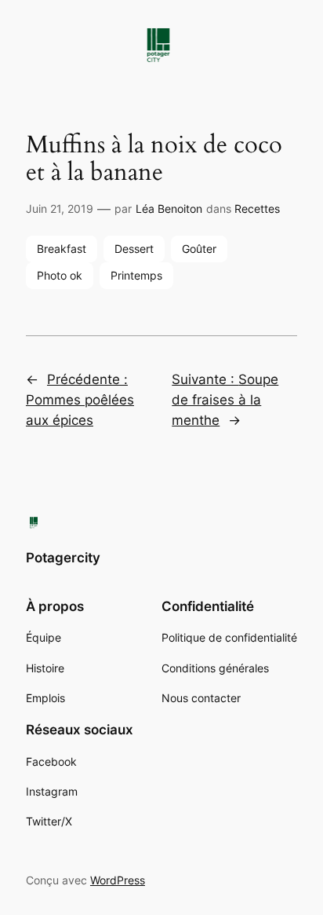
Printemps (136, 275)
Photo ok (59, 275)
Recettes (257, 208)
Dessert (134, 248)
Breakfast (61, 248)
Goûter (199, 248)
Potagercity (63, 557)
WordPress (117, 880)
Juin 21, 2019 (59, 208)
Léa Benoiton (169, 208)
